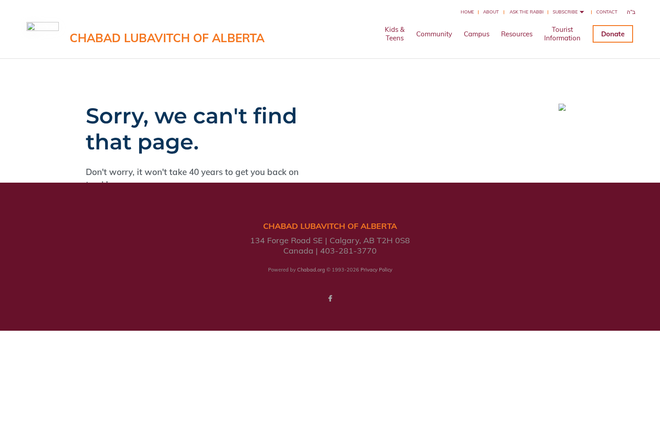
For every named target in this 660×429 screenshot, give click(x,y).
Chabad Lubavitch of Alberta (167, 38)
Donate (613, 34)
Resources (516, 34)
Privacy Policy (376, 270)
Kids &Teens (395, 33)
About (491, 12)
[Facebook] (330, 298)
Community (434, 34)
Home (467, 12)
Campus (476, 34)
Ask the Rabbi (527, 12)
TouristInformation (562, 33)
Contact (606, 12)
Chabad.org (311, 270)
